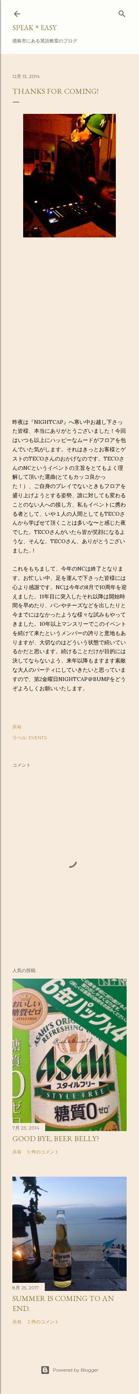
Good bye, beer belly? (55, 1138)
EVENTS (38, 737)
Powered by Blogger (75, 1370)
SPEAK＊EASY (34, 27)
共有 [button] (17, 727)
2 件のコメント (43, 1322)
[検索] (122, 12)
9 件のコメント (43, 1152)
